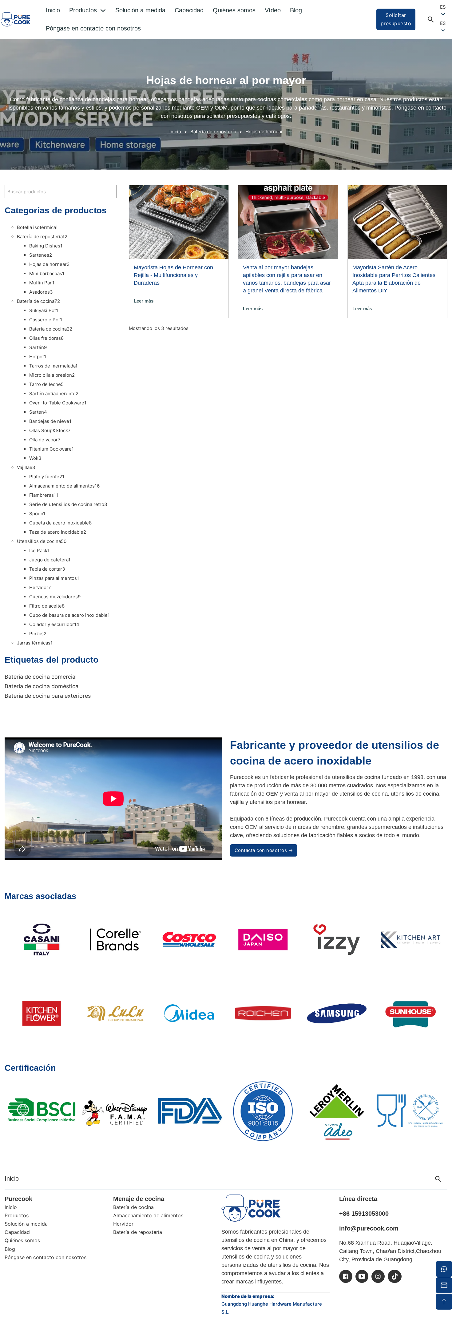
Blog (296, 10)
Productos (83, 10)
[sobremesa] (444, 1302)
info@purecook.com (368, 1228)
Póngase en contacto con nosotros (93, 28)
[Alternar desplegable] (103, 10)
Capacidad (189, 10)
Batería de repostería (213, 132)
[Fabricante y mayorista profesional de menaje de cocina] (250, 1208)
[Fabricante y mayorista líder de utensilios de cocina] (15, 19)
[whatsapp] (444, 1269)
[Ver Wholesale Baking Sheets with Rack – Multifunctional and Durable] (178, 222)
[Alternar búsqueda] (431, 19)
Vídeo (273, 10)
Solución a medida (140, 10)
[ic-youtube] (361, 1276)
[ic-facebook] (345, 1276)
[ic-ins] (378, 1276)
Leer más (143, 300)
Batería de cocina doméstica (41, 686)
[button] (446, 23)
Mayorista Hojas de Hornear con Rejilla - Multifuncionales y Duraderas (173, 275)
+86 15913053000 (364, 1213)
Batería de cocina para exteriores (48, 696)
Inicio (53, 10)
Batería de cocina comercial (41, 676)
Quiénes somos (234, 10)
